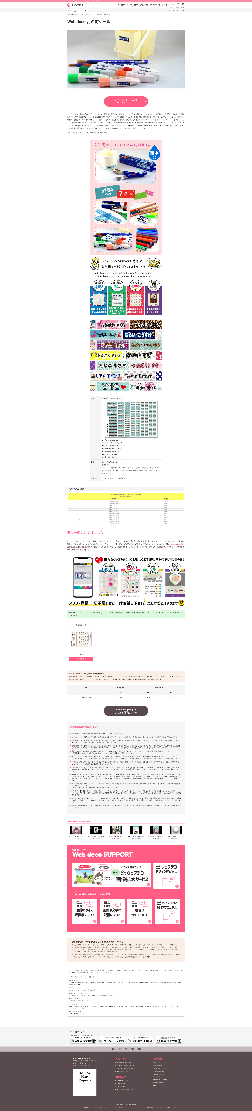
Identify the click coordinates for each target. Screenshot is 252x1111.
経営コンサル (172, 1107)
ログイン (173, 7)
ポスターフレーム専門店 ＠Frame (124, 1068)
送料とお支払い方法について (160, 1068)
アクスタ (103, 1107)
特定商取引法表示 (120, 1086)
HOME (69, 14)
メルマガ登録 (156, 1077)
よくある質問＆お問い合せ (160, 1071)
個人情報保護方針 (120, 1083)
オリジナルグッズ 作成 (96, 1107)
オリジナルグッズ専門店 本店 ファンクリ (126, 1065)
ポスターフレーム (128, 1107)
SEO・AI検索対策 (147, 1107)
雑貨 (86, 14)
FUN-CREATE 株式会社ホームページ (125, 1089)
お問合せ (178, 7)
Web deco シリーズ (77, 14)
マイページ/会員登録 (158, 1082)
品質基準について (157, 1065)
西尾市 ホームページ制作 (157, 1107)
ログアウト (155, 1085)
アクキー (107, 1107)
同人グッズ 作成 (119, 1107)
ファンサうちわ (80, 1107)
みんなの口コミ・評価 (158, 1074)
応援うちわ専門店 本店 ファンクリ (124, 1062)
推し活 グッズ (87, 1107)
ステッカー (92, 14)
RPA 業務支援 (166, 1107)
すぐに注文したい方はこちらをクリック (126, 102)
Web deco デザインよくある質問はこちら (126, 711)
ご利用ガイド (156, 1062)
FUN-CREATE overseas (121, 1071)
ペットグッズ (113, 1107)
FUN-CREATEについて (121, 1081)
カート (182, 7)
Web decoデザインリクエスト (161, 1079)
